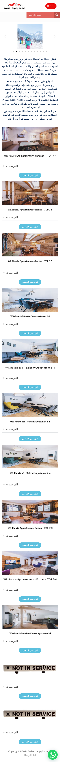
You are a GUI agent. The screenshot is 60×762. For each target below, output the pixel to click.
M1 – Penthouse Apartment (35, 633)
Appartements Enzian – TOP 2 (35, 209)
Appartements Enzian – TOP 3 (35, 261)
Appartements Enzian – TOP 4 (35, 155)
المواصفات (12, 166)
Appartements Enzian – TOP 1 (35, 528)
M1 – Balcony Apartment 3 (35, 367)
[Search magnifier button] (57, 15)
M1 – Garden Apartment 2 (35, 421)
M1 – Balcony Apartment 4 (35, 473)
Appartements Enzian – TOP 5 (35, 579)
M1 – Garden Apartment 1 (35, 316)
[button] (43, 20)
